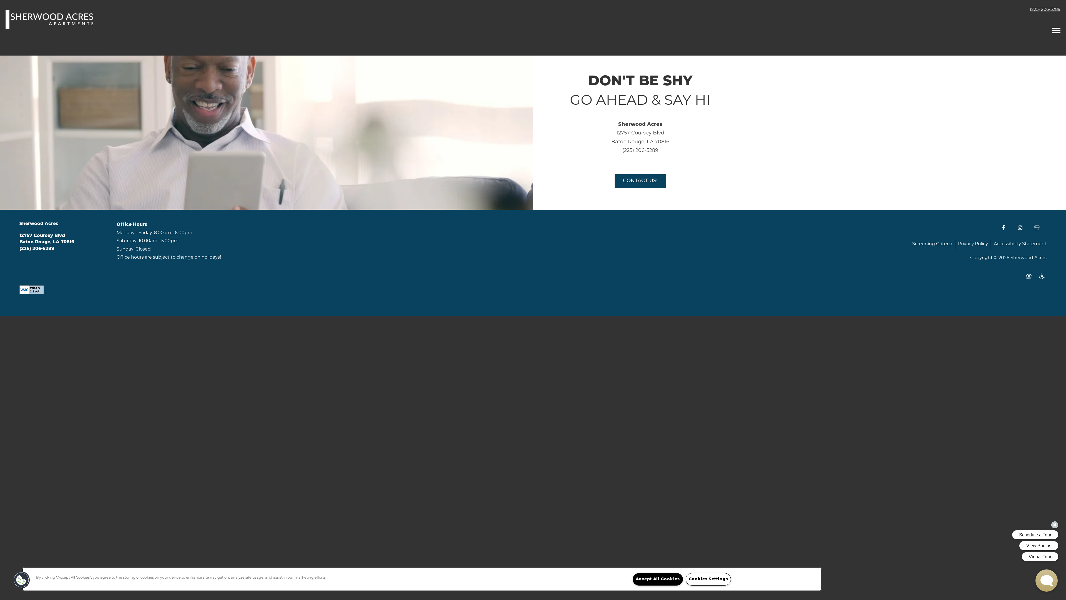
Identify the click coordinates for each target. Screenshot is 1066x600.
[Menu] (1056, 29)
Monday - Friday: (135, 233)
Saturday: (127, 241)
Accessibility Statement (1020, 244)
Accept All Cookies (658, 579)
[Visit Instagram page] (1020, 228)
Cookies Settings (708, 579)
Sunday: (125, 249)
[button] (21, 580)
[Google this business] (1037, 228)
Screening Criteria (932, 244)
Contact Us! (640, 181)
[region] (422, 579)
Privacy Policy (973, 244)
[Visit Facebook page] (1003, 228)
